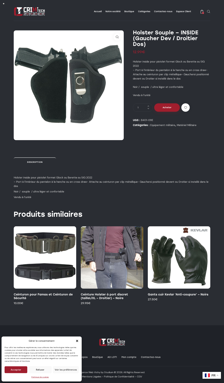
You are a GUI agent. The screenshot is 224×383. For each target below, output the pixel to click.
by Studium (107, 372)
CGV (139, 376)
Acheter (167, 107)
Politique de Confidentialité (119, 376)
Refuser (40, 369)
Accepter (16, 369)
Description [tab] (35, 162)
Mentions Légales (91, 376)
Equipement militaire (162, 125)
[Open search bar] (208, 11)
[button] (77, 340)
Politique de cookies (40, 377)
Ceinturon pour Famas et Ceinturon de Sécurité (43, 296)
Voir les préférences (66, 369)
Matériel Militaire (186, 125)
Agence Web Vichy (89, 372)
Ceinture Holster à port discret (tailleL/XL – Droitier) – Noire (104, 296)
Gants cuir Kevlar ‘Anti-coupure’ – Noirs (178, 294)
